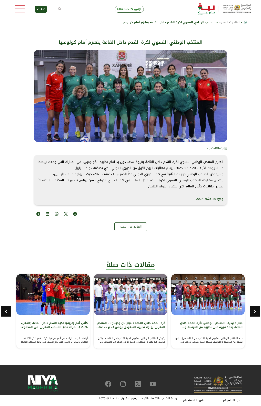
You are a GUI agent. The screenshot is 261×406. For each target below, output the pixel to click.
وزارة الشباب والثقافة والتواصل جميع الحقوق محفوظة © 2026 (138, 398)
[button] (75, 213)
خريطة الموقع (231, 400)
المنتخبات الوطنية (229, 22)
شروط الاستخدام (193, 400)
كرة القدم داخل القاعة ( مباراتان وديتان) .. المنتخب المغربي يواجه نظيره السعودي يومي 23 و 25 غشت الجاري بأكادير (130, 327)
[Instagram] (123, 384)
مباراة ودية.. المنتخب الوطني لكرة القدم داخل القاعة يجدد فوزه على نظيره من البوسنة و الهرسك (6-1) (211, 327)
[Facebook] (108, 384)
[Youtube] (153, 384)
